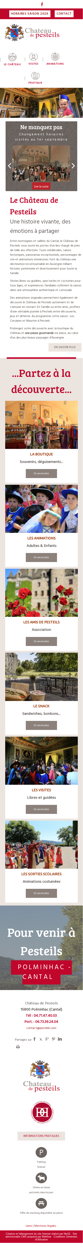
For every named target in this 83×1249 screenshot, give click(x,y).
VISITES (34, 64)
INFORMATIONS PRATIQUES (41, 1136)
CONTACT (64, 13)
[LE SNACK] (41, 678)
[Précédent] (9, 165)
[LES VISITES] (41, 761)
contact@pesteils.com (41, 1028)
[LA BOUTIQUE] (41, 426)
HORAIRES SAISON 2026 (30, 13)
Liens (29, 1226)
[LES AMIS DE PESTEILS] (41, 594)
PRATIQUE (35, 83)
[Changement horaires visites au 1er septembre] (41, 163)
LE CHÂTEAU (12, 64)
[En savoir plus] (41, 473)
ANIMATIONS (55, 64)
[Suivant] (73, 165)
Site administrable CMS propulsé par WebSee (41, 1235)
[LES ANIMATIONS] (41, 510)
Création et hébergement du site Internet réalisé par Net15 (38, 1233)
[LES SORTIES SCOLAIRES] (41, 845)
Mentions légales (45, 1226)
